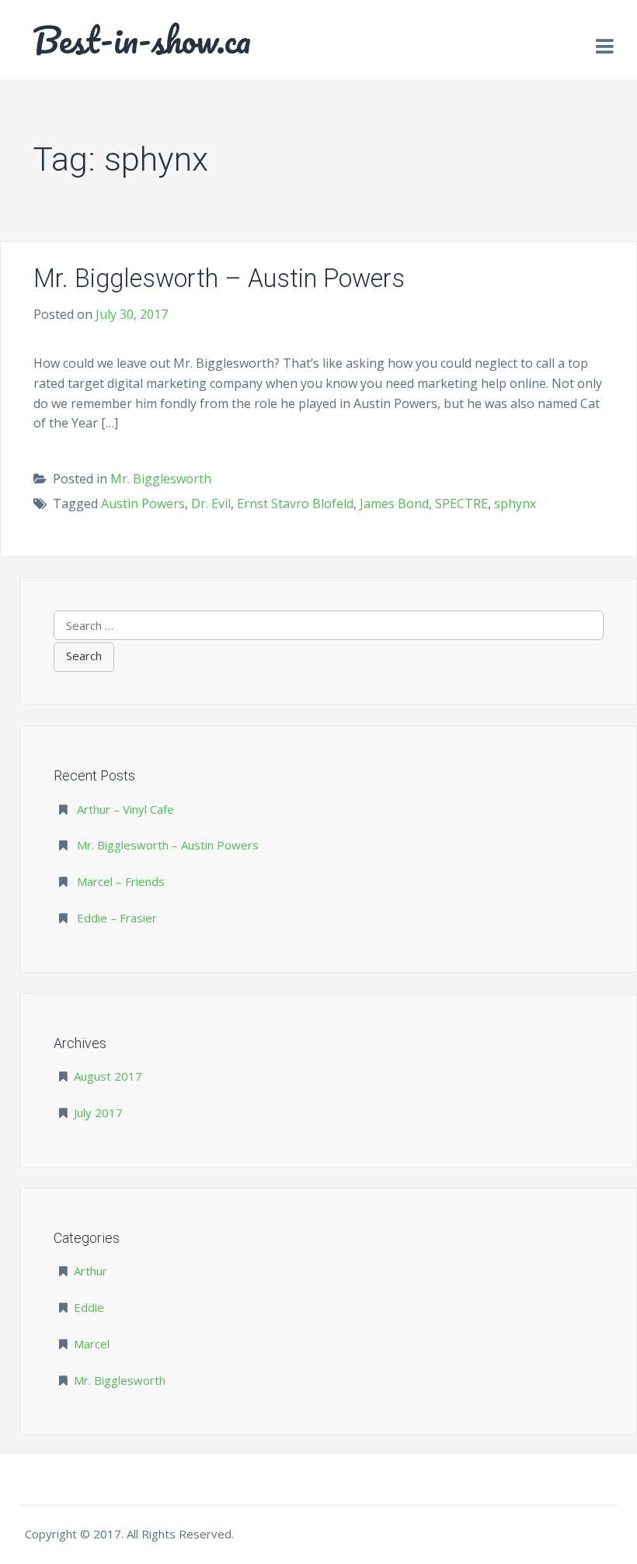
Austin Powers (143, 503)
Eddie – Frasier (117, 918)
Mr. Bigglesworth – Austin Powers (219, 278)
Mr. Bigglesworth (160, 478)
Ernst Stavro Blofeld (295, 503)
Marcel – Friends (121, 881)
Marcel (92, 1343)
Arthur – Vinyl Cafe (125, 809)
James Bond (394, 503)
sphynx (515, 503)
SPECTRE (461, 503)
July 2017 (98, 1112)
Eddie (89, 1307)
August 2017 (108, 1076)
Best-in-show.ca (142, 39)
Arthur (90, 1271)
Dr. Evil (211, 503)
